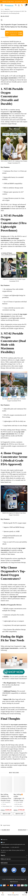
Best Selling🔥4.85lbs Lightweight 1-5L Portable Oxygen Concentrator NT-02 (14, 399)
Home (2, 9)
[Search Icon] (16, 5)
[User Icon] (19, 5)
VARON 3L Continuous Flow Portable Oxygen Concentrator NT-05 (14, 280)
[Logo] (8, 5)
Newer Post (22, 830)
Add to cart (6, 813)
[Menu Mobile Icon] (2, 5)
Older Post (6, 830)
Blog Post (7, 9)
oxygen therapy (6, 825)
